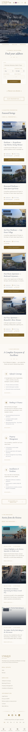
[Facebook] (9, 715)
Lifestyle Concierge (6, 680)
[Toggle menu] (25, 2)
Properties (5, 44)
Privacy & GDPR (5, 698)
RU (11, 722)
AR (23, 722)
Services (14, 44)
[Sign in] (22, 3)
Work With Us (5, 706)
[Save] (23, 126)
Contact (4, 703)
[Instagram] (12, 715)
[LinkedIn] (19, 715)
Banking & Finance (6, 683)
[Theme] (10, 3)
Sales (3, 670)
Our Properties (14, 98)
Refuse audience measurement (9, 701)
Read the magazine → (9, 521)
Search (15, 81)
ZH (20, 722)
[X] (15, 715)
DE (17, 722)
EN (4, 722)
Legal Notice (5, 696)
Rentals (3, 672)
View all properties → (9, 116)
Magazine (23, 44)
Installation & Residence (7, 688)
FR (7, 722)
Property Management (7, 685)
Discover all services (15, 501)
